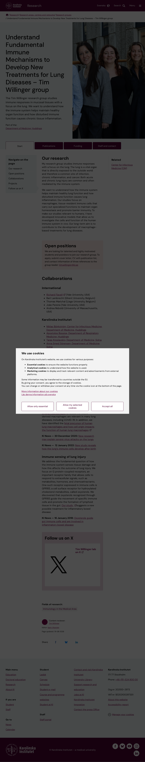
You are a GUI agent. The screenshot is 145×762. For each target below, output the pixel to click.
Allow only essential (37, 406)
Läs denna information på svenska (39, 394)
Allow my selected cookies (72, 406)
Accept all (107, 406)
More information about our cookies (40, 391)
